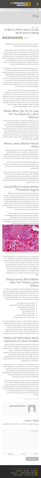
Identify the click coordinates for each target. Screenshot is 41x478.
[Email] (3, 38)
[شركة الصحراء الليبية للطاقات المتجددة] (20, 4)
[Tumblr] (16, 38)
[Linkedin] (19, 38)
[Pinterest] (14, 38)
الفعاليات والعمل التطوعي (28, 472)
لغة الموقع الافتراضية (32, 399)
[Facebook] (9, 38)
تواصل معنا (17, 474)
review (25, 399)
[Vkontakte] (21, 38)
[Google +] (11, 38)
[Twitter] (6, 38)
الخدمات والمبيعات (30, 474)
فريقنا (25, 470)
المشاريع (13, 472)
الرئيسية (33, 470)
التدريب (17, 470)
